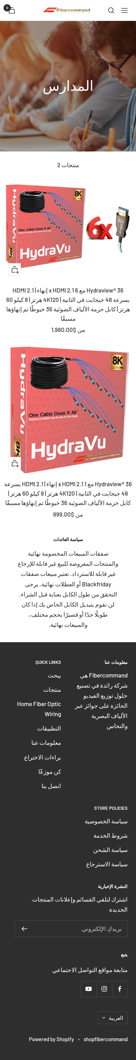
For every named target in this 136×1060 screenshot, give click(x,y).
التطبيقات (49, 728)
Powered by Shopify (51, 1039)
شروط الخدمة (110, 835)
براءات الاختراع (42, 757)
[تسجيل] (24, 928)
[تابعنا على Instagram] (104, 989)
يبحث (54, 675)
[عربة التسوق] (11, 10)
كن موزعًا (49, 771)
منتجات (52, 689)
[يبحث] (111, 10)
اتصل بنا (51, 785)
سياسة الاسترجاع (107, 863)
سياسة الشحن (110, 849)
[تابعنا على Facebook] (120, 989)
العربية (116, 1018)
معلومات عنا (46, 742)
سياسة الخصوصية (106, 820)
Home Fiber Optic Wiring (39, 708)
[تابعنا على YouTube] (88, 989)
